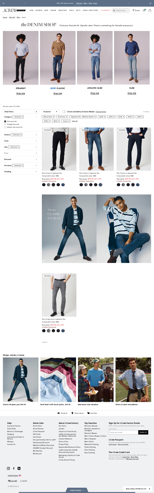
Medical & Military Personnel (43, 445)
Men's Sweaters (90, 439)
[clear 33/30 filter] (123, 116)
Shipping (10, 434)
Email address (113, 429)
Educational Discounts (41, 442)
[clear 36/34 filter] (49, 121)
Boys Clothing (89, 453)
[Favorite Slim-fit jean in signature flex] (73, 130)
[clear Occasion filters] (22, 165)
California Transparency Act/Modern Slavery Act (67, 435)
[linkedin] (19, 468)
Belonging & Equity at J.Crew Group (69, 456)
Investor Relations (65, 439)
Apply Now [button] (134, 457)
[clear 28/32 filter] (114, 116)
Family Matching (91, 10)
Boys (95, 3)
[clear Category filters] (22, 117)
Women (79, 3)
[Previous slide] (25, 3)
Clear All (74, 121)
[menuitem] (32, 10)
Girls (90, 3)
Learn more (113, 444)
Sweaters (62, 10)
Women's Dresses (91, 426)
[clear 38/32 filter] (58, 121)
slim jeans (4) (11, 121)
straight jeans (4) (13, 124)
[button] (144, 10)
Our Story (62, 426)
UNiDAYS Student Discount (43, 448)
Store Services (38, 429)
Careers (61, 429)
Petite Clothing (90, 447)
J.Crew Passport (39, 431)
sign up (143, 432)
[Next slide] (129, 3)
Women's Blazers (90, 433)
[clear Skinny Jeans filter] (53, 116)
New (32, 10)
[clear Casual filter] (69, 121)
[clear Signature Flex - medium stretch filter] (95, 116)
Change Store (101, 112)
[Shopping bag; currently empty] (150, 10)
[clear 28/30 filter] (104, 116)
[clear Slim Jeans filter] (66, 116)
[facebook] (13, 468)
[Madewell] (12, 480)
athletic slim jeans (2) (14, 127)
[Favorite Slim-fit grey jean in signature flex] (73, 276)
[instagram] (8, 468)
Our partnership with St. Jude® (44, 440)
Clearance (105, 10)
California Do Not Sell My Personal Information (68, 451)
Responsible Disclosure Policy (69, 447)
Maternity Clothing (91, 444)
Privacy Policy (63, 444)
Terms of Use (63, 441)
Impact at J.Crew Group (67, 431)
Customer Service (13, 426)
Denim (53, 10)
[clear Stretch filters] (20, 134)
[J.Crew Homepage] (14, 10)
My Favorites (37, 451)
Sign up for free (123, 444)
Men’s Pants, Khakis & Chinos (95, 436)
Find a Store (79, 413)
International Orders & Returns (15, 438)
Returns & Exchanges (15, 431)
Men (85, 3)
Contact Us (11, 444)
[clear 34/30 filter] (133, 116)
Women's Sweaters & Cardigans (92, 430)
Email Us (64, 413)
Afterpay (10, 441)
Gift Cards (36, 434)
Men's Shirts (89, 441)
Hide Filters (9, 111)
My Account (37, 453)
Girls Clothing (89, 450)
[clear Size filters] (18, 147)
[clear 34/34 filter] (142, 116)
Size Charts (37, 437)
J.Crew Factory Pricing (67, 460)
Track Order (11, 429)
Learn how (126, 457)
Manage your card (132, 459)
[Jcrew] (23, 480)
